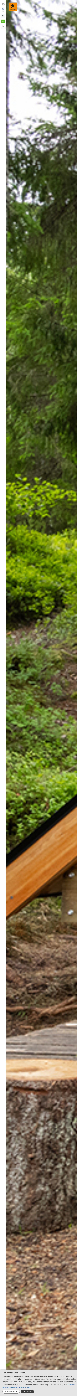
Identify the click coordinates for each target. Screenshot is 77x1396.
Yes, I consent (27, 1391)
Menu (3, 4)
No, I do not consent (11, 1391)
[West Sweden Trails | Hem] (13, 6)
